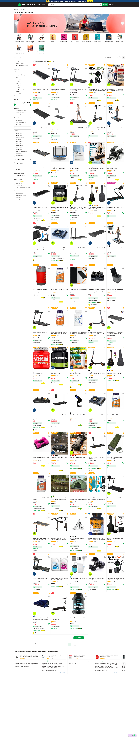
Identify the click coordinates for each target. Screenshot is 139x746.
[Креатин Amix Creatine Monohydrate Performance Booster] (41, 358)
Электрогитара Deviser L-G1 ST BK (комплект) (115, 539)
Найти (105, 4)
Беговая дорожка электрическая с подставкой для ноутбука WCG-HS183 (59, 128)
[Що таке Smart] (53, 61)
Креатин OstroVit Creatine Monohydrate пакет (76, 168)
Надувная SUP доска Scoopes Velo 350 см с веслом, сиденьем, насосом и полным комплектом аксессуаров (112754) (97, 499)
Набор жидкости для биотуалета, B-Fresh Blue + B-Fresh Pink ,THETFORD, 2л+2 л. (59, 579)
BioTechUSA (20, 83)
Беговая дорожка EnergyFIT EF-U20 (115, 207)
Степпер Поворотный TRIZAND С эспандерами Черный (115, 168)
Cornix (18, 79)
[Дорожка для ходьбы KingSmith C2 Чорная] (41, 193)
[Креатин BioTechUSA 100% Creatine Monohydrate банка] (60, 193)
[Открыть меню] (15, 4)
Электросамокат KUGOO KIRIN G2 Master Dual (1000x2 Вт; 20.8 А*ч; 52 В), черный (97, 373)
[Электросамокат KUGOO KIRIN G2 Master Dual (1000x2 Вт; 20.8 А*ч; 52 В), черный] (97, 358)
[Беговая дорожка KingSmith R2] (78, 233)
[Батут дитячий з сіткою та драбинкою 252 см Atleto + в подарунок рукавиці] (60, 153)
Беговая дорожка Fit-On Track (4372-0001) (58, 90)
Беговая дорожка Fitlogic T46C (40, 578)
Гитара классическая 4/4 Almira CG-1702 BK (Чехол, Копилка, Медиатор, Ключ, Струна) (96, 208)
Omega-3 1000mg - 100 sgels (114, 414)
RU (110, 4)
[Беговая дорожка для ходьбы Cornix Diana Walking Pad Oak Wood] (41, 524)
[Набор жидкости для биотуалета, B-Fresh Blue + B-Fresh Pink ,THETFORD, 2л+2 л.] (60, 564)
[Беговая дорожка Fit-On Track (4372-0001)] (60, 75)
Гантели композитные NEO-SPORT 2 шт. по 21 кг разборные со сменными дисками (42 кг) (97, 579)
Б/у (18, 199)
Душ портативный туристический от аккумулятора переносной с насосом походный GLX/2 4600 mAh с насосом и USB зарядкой (78, 579)
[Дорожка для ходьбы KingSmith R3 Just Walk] (41, 113)
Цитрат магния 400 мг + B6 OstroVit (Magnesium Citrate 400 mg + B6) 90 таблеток (78, 333)
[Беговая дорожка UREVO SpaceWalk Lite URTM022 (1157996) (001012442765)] (78, 113)
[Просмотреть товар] (89, 87)
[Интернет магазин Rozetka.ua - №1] (26, 4)
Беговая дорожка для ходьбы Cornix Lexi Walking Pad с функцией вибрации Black (115, 333)
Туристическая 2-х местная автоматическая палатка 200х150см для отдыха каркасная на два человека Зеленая (78, 499)
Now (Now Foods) (21, 75)
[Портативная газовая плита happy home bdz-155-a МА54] (41, 400)
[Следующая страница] (121, 644)
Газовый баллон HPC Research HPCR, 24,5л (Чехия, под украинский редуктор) (40, 290)
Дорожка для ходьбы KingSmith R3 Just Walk (41, 128)
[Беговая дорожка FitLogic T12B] (41, 318)
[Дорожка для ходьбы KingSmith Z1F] (97, 233)
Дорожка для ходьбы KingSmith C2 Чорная (41, 208)
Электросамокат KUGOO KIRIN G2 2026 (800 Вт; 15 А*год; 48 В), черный (96, 128)
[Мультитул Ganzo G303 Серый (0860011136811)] (78, 524)
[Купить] (49, 95)
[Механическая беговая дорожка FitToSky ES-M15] (60, 603)
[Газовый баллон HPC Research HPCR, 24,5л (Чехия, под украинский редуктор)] (41, 275)
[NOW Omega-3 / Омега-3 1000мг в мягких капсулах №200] (60, 275)
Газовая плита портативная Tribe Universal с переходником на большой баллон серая (96, 415)
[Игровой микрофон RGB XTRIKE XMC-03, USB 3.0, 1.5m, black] (78, 400)
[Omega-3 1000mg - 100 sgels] (115, 400)
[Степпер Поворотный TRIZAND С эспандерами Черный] (115, 153)
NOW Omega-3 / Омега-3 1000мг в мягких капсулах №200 (59, 290)
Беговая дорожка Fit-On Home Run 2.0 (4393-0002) (78, 90)
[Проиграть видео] (49, 124)
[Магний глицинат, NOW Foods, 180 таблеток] (41, 483)
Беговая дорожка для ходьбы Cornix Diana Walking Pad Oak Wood (41, 539)
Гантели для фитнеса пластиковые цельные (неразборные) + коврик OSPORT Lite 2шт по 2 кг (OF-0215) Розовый (41, 458)
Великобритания (21, 155)
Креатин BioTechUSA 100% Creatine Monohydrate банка (59, 208)
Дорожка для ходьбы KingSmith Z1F (96, 247)
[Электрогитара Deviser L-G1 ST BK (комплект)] (115, 524)
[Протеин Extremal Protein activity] (78, 603)
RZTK (18, 77)
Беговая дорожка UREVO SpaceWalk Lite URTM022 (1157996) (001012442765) (78, 128)
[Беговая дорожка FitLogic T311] (115, 483)
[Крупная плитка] (120, 57)
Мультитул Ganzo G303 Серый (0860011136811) (77, 539)
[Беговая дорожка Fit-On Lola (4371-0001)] (41, 75)
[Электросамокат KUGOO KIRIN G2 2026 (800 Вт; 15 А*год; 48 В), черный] (97, 113)
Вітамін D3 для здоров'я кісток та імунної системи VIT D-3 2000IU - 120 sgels (59, 333)
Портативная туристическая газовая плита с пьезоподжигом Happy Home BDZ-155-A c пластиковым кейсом (96, 290)
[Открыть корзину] (123, 4)
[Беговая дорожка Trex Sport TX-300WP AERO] (60, 400)
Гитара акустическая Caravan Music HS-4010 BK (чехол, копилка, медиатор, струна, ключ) (115, 373)
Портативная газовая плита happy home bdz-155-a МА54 (40, 415)
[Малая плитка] (123, 57)
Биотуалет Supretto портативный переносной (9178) (115, 290)
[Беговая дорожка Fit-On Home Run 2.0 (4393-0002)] (78, 75)
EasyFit (19, 87)
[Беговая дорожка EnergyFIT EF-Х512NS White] (115, 233)
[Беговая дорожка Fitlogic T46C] (41, 564)
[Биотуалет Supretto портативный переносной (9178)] (115, 275)
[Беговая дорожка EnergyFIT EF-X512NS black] (115, 113)
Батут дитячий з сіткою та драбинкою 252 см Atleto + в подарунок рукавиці (58, 168)
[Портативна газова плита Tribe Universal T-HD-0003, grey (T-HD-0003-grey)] (60, 233)
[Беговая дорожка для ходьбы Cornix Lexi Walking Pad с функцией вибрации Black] (115, 318)
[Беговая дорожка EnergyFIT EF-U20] (115, 193)
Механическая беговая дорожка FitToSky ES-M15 (58, 618)
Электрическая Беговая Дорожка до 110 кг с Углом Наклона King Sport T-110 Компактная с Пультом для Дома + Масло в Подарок (78, 290)
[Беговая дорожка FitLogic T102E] (41, 153)
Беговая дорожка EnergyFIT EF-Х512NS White (114, 248)
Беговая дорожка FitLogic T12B (40, 332)
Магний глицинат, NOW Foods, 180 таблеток (41, 499)
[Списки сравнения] (119, 4)
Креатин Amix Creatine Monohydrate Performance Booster (41, 373)
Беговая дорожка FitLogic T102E (40, 167)
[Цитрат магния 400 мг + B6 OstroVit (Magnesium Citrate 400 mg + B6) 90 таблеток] (78, 318)
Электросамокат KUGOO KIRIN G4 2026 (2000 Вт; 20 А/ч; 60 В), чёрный (78, 208)
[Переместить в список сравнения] (49, 68)
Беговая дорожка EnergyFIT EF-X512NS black (114, 128)
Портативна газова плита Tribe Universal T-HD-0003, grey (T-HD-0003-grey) (59, 248)
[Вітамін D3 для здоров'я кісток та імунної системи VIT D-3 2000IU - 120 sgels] (60, 318)
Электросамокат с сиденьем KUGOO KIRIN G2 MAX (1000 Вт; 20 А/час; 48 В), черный (97, 333)
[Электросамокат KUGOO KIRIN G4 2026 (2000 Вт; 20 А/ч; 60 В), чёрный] (78, 193)
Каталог (43, 4)
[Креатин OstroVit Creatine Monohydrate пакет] (78, 153)
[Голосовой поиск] (100, 4)
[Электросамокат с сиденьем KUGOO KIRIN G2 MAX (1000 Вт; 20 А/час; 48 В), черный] (97, 318)
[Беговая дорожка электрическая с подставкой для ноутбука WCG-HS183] (60, 113)
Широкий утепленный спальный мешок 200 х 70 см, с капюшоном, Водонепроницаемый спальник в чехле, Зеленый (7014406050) (115, 458)
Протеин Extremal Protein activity (77, 617)
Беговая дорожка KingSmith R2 (77, 247)
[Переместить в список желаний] (49, 65)
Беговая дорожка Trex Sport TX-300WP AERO (58, 415)
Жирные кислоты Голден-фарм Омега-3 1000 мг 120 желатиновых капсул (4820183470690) (96, 539)
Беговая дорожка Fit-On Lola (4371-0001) (41, 90)
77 (87, 644)
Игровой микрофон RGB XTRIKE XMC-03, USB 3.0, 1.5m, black (77, 415)
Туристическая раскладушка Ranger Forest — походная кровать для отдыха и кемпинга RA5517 (59, 499)
